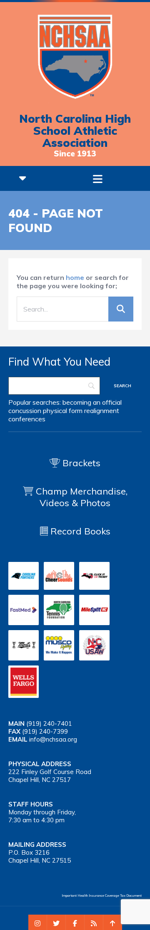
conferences (26, 419)
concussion (24, 410)
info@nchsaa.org (53, 739)
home (75, 277)
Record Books (79, 531)
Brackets (80, 463)
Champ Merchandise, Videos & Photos (82, 497)
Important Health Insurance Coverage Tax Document (102, 895)
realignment (101, 410)
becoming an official (92, 402)
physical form (62, 410)
